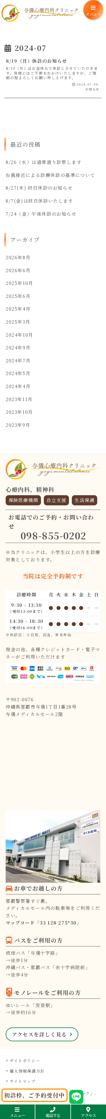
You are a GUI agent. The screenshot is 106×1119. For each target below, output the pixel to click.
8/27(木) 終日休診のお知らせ (39, 188)
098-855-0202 (53, 535)
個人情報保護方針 (27, 1071)
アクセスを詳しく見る (39, 1034)
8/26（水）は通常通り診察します (43, 162)
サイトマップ (23, 1081)
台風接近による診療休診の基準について (50, 175)
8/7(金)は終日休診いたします (39, 201)
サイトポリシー (25, 1060)
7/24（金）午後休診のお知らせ (41, 214)
